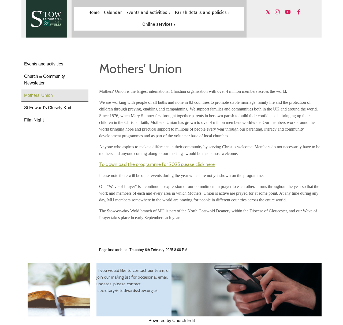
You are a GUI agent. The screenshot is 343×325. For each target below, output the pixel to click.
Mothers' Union (38, 95)
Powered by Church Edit (171, 320)
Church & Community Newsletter (44, 79)
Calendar (113, 12)
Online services (158, 24)
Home (94, 12)
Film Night (34, 120)
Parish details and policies (201, 12)
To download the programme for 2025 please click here (157, 164)
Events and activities (146, 12)
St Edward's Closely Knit (47, 107)
